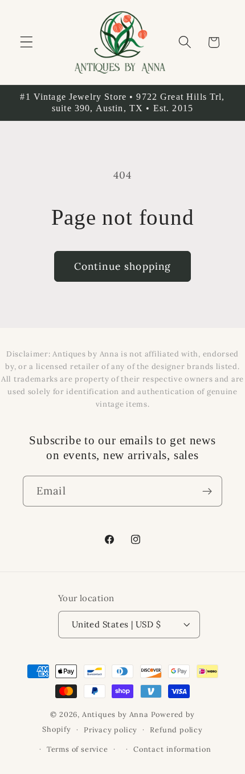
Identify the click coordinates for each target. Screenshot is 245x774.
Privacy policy (110, 729)
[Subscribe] (207, 491)
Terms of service (77, 748)
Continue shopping (123, 266)
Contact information (172, 748)
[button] (26, 42)
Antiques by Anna (115, 714)
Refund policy (176, 729)
